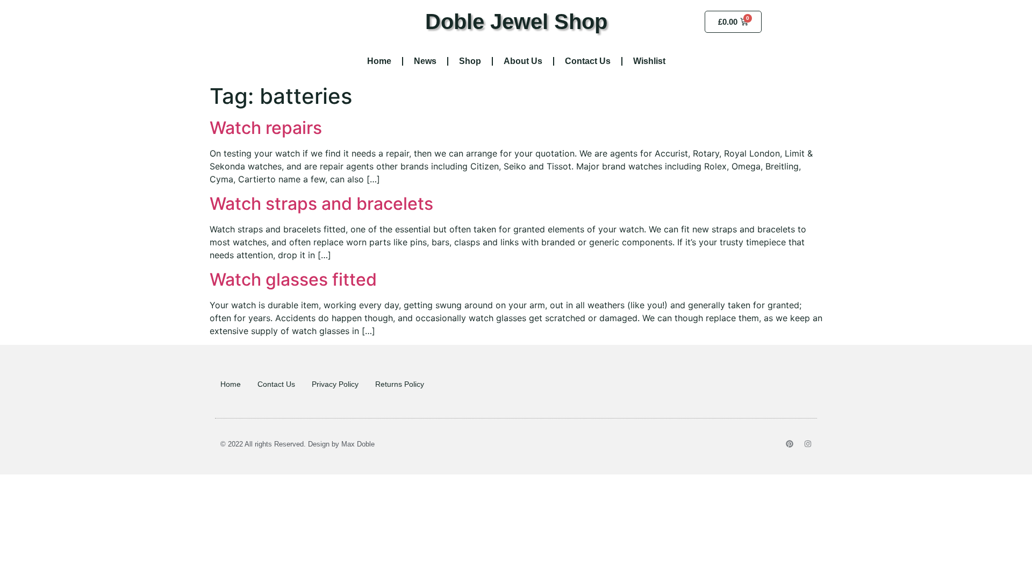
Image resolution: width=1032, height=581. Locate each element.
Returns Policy (399, 384)
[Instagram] (808, 444)
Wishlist (649, 61)
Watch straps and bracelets (321, 203)
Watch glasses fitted (293, 279)
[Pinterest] (789, 444)
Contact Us (588, 61)
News (425, 61)
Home (379, 61)
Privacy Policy (335, 384)
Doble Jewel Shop (516, 21)
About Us (523, 61)
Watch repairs (266, 127)
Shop (470, 61)
